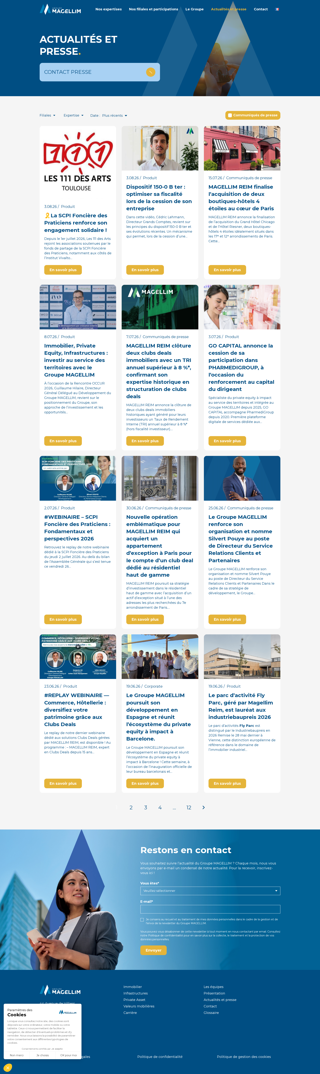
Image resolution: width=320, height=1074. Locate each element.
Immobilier (133, 987)
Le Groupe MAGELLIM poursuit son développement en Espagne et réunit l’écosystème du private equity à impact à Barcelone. (158, 717)
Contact (210, 1006)
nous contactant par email (249, 931)
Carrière (130, 1013)
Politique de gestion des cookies (244, 1057)
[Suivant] (203, 807)
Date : (95, 116)
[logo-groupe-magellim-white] (60, 9)
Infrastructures (136, 993)
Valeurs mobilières (139, 1006)
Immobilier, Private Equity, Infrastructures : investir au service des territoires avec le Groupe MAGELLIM (76, 360)
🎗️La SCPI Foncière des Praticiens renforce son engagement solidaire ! (75, 222)
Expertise (71, 115)
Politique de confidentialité (165, 935)
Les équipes (214, 987)
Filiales (45, 115)
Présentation (214, 993)
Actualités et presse (220, 1000)
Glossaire (211, 1013)
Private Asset (134, 1000)
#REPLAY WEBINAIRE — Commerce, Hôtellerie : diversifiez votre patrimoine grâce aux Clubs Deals (76, 709)
